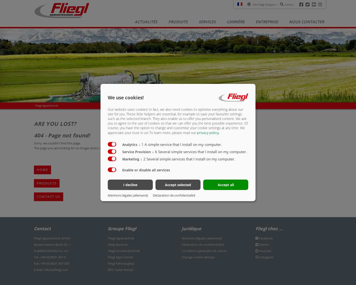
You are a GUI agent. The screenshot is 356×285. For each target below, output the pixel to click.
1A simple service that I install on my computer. (180, 144)
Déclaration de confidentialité (174, 195)
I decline (130, 184)
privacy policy (208, 132)
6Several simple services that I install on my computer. (199, 151)
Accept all (226, 184)
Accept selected (178, 184)
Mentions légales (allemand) (128, 195)
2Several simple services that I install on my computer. (187, 159)
